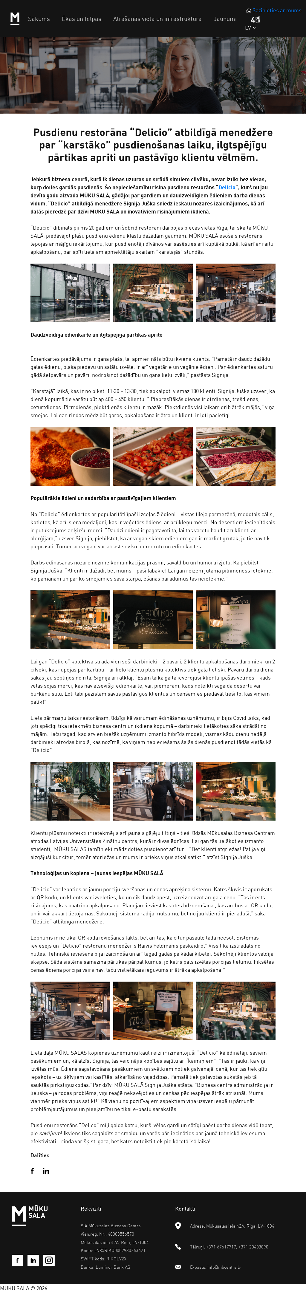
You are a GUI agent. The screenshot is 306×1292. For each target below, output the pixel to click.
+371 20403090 (253, 1247)
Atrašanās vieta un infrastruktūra (157, 18)
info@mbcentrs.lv (224, 1267)
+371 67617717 (221, 1247)
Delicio (226, 187)
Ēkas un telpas (81, 18)
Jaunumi (225, 18)
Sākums (39, 18)
